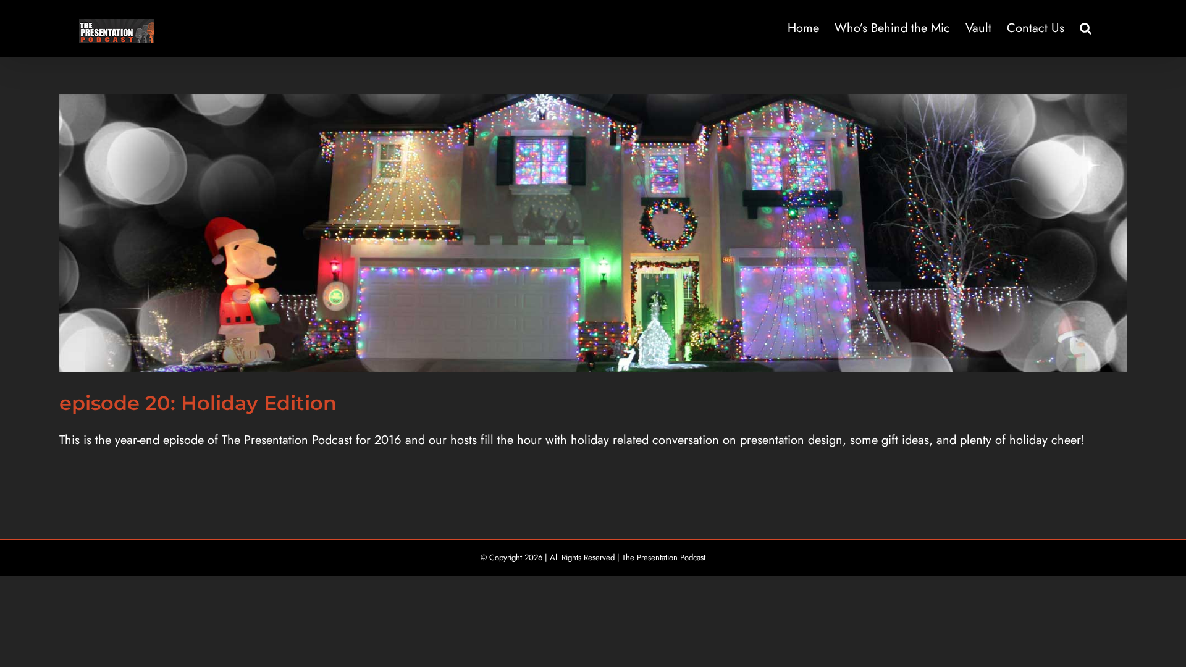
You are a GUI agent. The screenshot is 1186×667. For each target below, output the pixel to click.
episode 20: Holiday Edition (198, 403)
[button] (1085, 28)
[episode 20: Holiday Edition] (593, 233)
